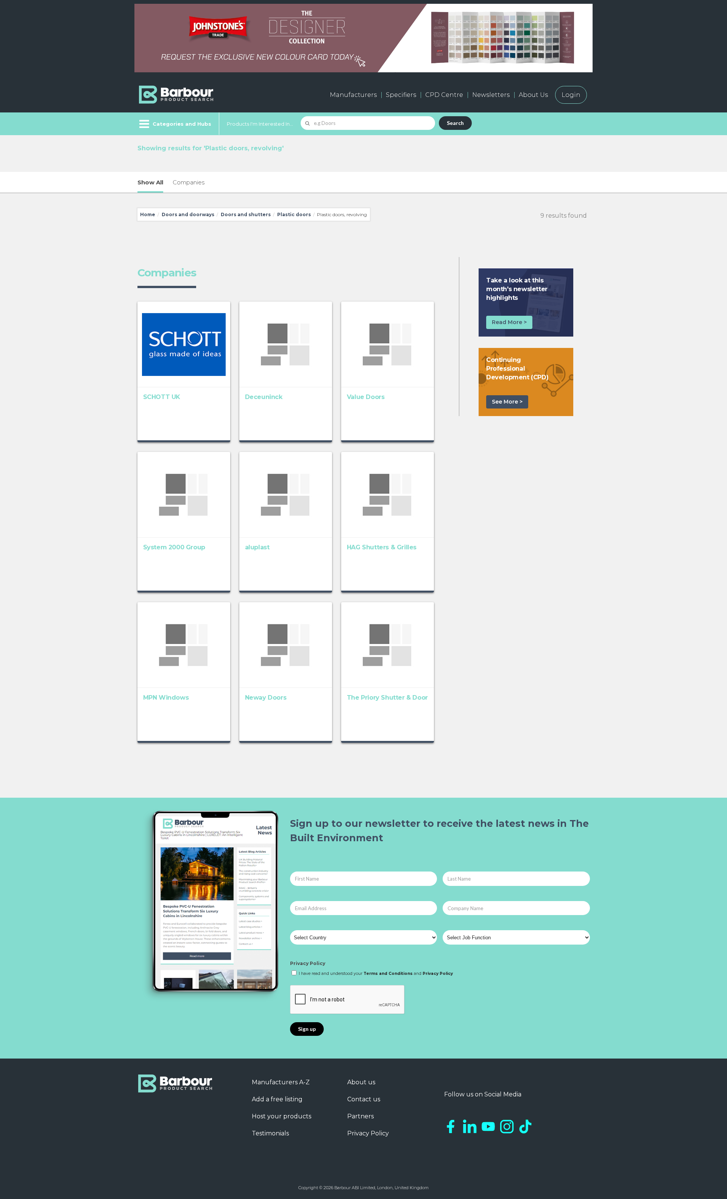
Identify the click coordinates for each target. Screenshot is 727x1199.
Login (571, 94)
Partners (360, 1116)
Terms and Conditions (388, 973)
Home (147, 214)
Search (455, 123)
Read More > (509, 322)
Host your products (281, 1116)
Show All (150, 182)
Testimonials (270, 1133)
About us (361, 1082)
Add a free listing (277, 1099)
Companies (188, 182)
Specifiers (401, 94)
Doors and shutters (246, 214)
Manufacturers (353, 94)
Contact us (363, 1099)
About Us (533, 94)
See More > (507, 401)
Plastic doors (294, 214)
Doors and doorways (188, 214)
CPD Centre (444, 94)
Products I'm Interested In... (260, 124)
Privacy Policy (307, 963)
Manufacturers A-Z (281, 1082)
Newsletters (491, 94)
